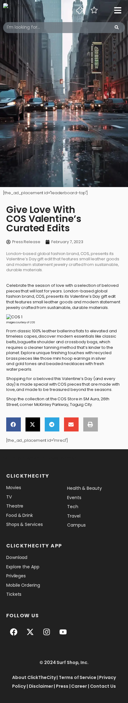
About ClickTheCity (34, 677)
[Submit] (116, 27)
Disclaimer (41, 686)
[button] (13, 424)
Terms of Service (77, 677)
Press (62, 686)
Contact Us (103, 686)
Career (79, 686)
